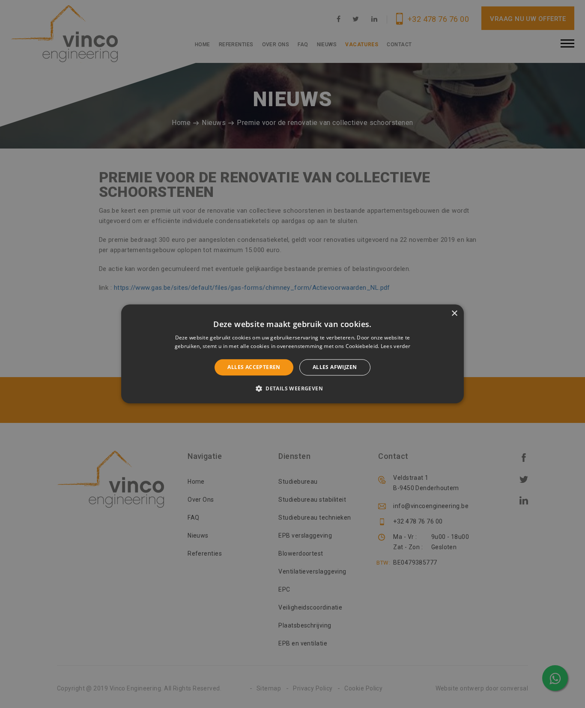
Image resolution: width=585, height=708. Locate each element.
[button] (292, 388)
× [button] (454, 313)
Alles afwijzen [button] (335, 367)
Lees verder (395, 346)
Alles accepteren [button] (253, 367)
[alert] (292, 354)
